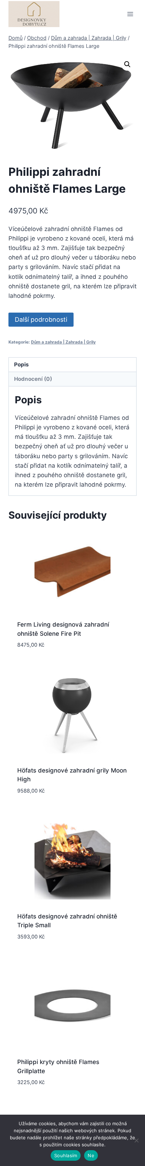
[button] (127, 64)
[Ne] (136, 1140)
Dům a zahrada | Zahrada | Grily (63, 342)
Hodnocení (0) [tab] (33, 379)
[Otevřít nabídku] (130, 13)
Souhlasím (65, 1155)
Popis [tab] (21, 364)
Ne (91, 1155)
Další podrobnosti (41, 319)
